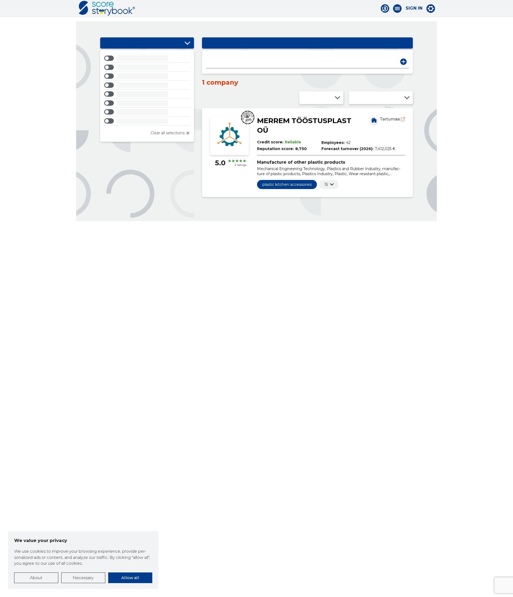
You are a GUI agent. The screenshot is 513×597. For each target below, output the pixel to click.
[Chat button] (385, 8)
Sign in (414, 8)
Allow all (130, 577)
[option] (147, 59)
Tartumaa (390, 118)
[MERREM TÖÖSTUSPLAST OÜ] (374, 120)
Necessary (83, 577)
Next (403, 61)
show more (326, 184)
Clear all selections (168, 133)
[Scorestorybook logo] (107, 8)
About (36, 577)
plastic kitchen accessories (287, 184)
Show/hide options (187, 43)
